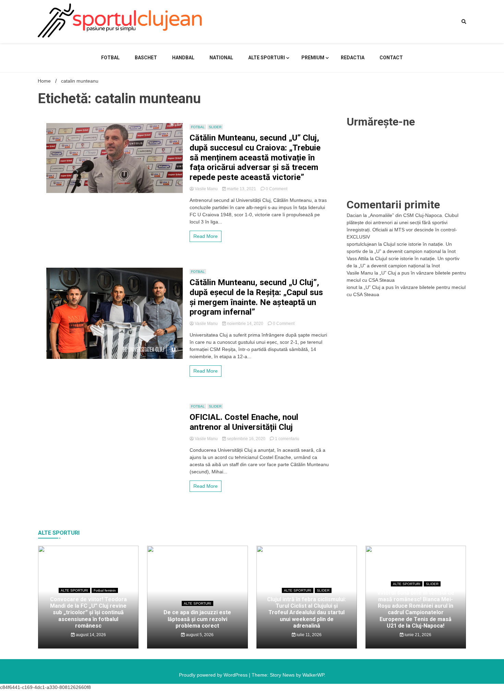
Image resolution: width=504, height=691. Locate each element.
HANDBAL (183, 57)
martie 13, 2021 (241, 188)
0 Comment (276, 188)
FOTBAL (110, 57)
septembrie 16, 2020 (246, 438)
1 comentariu (287, 438)
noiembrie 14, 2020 (245, 323)
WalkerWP (313, 675)
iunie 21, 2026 (417, 634)
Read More (205, 236)
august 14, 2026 (90, 634)
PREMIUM (312, 57)
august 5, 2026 (199, 634)
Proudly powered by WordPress (214, 675)
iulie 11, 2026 (309, 634)
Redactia (352, 57)
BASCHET (146, 57)
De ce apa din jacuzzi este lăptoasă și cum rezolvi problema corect (197, 619)
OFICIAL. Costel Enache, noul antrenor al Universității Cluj (244, 422)
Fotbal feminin (105, 590)
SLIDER (215, 127)
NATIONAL (221, 57)
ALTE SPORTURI (266, 57)
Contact (391, 57)
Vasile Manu (206, 188)
